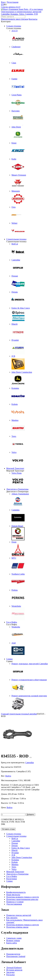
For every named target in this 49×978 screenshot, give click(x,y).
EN (2, 4)
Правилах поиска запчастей (18, 915)
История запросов (14, 970)
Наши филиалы (13, 894)
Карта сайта (11, 943)
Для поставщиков (14, 904)
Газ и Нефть (11, 622)
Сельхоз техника (13, 26)
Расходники (11, 879)
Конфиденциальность (16, 892)
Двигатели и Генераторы (17, 489)
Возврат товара (13, 940)
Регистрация (12, 2)
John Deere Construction (21, 857)
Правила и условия (14, 902)
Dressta (14, 845)
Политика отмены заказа (17, 927)
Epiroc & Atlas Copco (20, 848)
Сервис (9, 659)
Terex (13, 867)
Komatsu (15, 860)
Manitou (14, 864)
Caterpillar (15, 841)
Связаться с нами (14, 938)
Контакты (33, 19)
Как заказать (11, 917)
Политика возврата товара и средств (22, 897)
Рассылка (10, 975)
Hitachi (14, 850)
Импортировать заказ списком (14, 19)
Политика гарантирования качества (22, 899)
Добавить (30, 815)
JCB (13, 855)
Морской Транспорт (15, 468)
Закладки (10, 972)
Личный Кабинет (14, 967)
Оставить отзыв (8, 829)
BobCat (14, 838)
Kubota (14, 862)
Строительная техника (16, 239)
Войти (8, 776)
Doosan (14, 843)
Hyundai (15, 853)
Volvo (13, 869)
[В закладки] (31, 757)
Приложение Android (15, 956)
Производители (13, 954)
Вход (3, 2)
